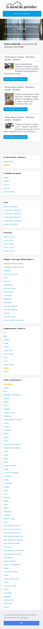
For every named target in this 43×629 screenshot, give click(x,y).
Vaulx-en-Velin (8, 600)
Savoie (5, 372)
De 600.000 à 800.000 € (12, 217)
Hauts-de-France (9, 288)
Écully (5, 437)
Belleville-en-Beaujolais (12, 395)
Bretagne (6, 271)
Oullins (5, 508)
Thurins (6, 589)
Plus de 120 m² (9, 251)
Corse (5, 278)
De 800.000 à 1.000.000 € (12, 221)
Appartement (8, 161)
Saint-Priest (7, 547)
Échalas (6, 434)
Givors (5, 458)
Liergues (6, 487)
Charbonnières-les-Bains (12, 419)
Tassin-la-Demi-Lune (11, 579)
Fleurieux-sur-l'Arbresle (11, 444)
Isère (5, 357)
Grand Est (7, 281)
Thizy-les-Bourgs (9, 586)
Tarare (5, 575)
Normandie (7, 302)
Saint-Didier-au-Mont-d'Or (13, 536)
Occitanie (6, 313)
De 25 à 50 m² (8, 240)
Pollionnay (7, 511)
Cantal (5, 343)
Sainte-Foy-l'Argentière (11, 564)
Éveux (5, 441)
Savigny (6, 568)
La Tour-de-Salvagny (11, 473)
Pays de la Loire (9, 317)
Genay (5, 455)
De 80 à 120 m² (9, 247)
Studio (5, 177)
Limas (5, 490)
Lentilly (6, 480)
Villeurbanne (7, 603)
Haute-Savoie (8, 354)
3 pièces (6, 184)
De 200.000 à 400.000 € (12, 210)
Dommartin (7, 430)
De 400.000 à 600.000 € (12, 214)
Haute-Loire (7, 350)
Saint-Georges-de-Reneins (13, 540)
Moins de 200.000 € (10, 207)
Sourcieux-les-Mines (10, 572)
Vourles (6, 607)
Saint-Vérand (8, 557)
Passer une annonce (22, 14)
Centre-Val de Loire (10, 274)
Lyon (5, 494)
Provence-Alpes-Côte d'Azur (13, 320)
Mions (5, 504)
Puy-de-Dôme (8, 364)
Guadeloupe (7, 285)
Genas (5, 451)
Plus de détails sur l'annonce (15, 79)
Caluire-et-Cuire (9, 412)
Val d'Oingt (7, 593)
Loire (5, 361)
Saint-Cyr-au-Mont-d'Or (12, 533)
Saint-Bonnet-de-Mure (11, 526)
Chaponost (7, 416)
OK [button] (21, 623)
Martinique (7, 299)
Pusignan (6, 515)
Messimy (6, 497)
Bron (5, 405)
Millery (5, 501)
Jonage (6, 469)
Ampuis (6, 388)
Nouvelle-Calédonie (10, 309)
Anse (5, 391)
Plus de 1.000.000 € (10, 224)
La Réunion (7, 295)
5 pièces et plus (9, 192)
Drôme (6, 347)
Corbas (6, 423)
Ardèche (6, 340)
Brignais (6, 398)
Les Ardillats (7, 483)
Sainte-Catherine (9, 561)
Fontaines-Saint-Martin (11, 448)
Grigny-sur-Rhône (9, 465)
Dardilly (6, 427)
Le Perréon (7, 476)
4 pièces (6, 188)
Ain (4, 333)
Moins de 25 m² (9, 237)
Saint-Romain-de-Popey (12, 554)
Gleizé (5, 462)
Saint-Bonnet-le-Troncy (12, 529)
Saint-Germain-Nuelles (11, 543)
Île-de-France (8, 292)
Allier (5, 336)
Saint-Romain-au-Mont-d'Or (13, 550)
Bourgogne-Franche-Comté (13, 267)
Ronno (5, 522)
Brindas (6, 402)
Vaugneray (7, 596)
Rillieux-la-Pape (9, 519)
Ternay (6, 582)
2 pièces (6, 181)
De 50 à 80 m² (8, 244)
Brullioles (6, 409)
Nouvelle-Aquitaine (10, 306)
